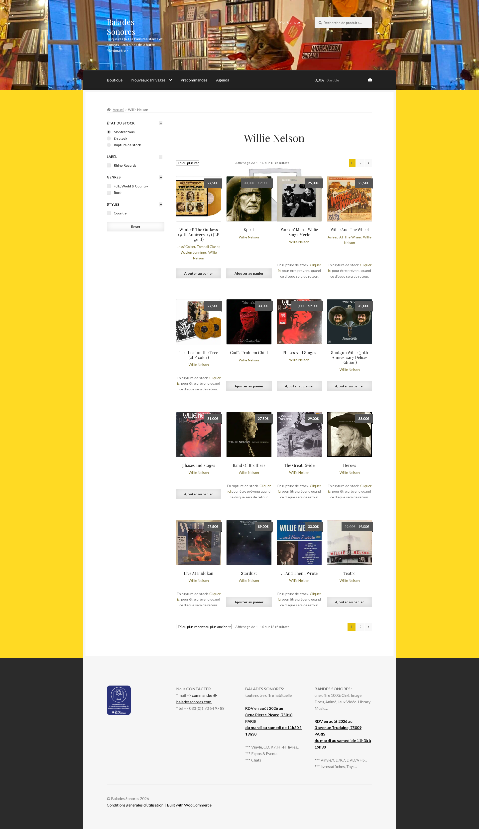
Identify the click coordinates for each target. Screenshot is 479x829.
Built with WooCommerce (189, 805)
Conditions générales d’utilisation (135, 805)
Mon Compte (289, 22)
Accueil (118, 109)
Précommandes (194, 79)
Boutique (114, 79)
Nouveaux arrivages (148, 79)
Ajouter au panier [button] (198, 273)
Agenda (222, 79)
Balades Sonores (121, 26)
